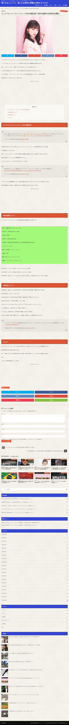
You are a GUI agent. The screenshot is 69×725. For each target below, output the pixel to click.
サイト (2, 434)
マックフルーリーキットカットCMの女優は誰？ (18, 109)
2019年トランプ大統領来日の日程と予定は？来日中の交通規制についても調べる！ (26, 686)
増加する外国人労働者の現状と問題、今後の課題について (20, 661)
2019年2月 (4, 586)
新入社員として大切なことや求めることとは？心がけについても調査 (18, 505)
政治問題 (65, 5)
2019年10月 (4, 562)
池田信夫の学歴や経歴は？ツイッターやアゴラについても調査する (18, 512)
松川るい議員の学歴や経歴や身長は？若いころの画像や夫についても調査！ (24, 645)
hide (36, 106)
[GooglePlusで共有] (34, 55)
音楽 (55, 5)
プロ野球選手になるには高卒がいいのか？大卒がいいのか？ (21, 711)
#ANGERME (18, 170)
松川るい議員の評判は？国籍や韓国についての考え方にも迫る (17, 498)
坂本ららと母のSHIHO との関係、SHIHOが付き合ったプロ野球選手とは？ (24, 636)
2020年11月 (4, 541)
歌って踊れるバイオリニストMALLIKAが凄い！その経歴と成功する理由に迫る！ (25, 669)
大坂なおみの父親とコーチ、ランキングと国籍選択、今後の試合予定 (16, 522)
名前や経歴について (12, 112)
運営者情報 (3, 722)
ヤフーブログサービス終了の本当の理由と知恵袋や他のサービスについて (24, 678)
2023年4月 (4, 534)
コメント (3, 413)
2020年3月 (4, 548)
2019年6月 (4, 572)
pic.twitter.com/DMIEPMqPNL (45, 135)
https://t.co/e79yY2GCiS (9, 170)
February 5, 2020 (25, 174)
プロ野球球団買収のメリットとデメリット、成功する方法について (22, 702)
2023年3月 (4, 537)
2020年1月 (4, 555)
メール (3, 429)
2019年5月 (4, 575)
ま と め (9, 117)
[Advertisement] (34, 91)
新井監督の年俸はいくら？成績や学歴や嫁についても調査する (17, 502)
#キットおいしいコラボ (32, 135)
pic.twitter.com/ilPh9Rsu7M (12, 324)
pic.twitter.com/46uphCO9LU (34, 170)
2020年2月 (4, 551)
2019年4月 (4, 579)
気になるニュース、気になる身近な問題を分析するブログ (24, 3)
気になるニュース (38, 5)
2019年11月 (4, 558)
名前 (2, 424)
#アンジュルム (24, 170)
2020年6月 (4, 544)
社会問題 (46, 5)
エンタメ (60, 5)
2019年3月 (4, 582)
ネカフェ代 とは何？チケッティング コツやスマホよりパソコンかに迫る (19, 509)
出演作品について (11, 114)
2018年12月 (4, 593)
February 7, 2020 (24, 139)
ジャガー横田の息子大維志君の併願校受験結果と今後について (21, 653)
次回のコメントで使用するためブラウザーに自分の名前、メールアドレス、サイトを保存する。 (22, 439)
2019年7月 (4, 569)
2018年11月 (4, 596)
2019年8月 (4, 565)
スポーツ (51, 5)
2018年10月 (4, 600)
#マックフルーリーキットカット (33, 133)
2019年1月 (4, 589)
